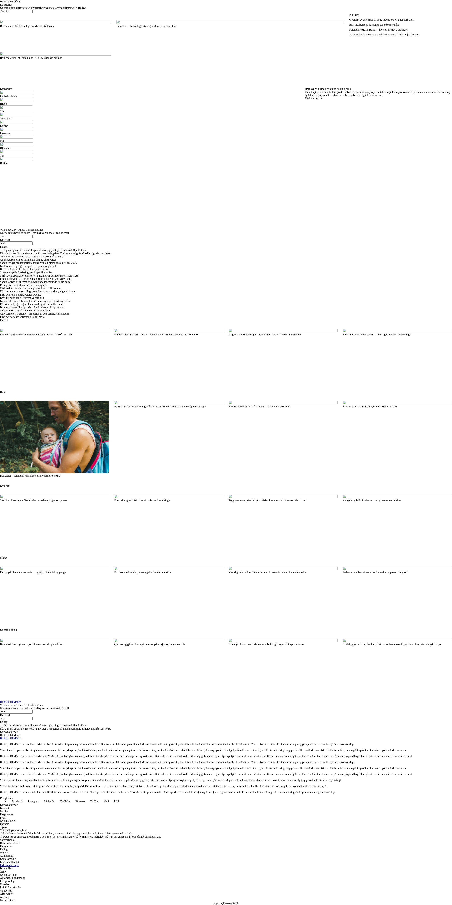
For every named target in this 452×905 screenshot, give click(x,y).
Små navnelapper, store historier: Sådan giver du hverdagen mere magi (39, 275)
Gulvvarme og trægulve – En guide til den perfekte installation (34, 313)
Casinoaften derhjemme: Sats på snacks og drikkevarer (30, 288)
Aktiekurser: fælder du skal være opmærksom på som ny (31, 256)
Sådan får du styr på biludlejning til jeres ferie (25, 310)
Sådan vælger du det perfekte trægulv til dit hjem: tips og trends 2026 (38, 262)
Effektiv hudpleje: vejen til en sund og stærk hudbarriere (31, 304)
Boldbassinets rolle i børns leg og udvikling (24, 269)
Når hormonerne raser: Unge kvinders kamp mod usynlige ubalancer (38, 291)
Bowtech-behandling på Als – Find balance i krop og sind (32, 307)
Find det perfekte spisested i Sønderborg (22, 316)
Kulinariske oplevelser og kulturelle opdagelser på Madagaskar (35, 300)
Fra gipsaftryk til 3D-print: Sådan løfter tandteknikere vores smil (35, 278)
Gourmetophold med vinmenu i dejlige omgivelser (28, 259)
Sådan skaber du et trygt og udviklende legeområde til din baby (35, 281)
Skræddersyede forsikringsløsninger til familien (26, 272)
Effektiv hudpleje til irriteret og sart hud (22, 297)
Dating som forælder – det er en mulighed (23, 285)
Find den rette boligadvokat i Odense (20, 294)
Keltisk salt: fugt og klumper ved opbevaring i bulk (28, 266)
